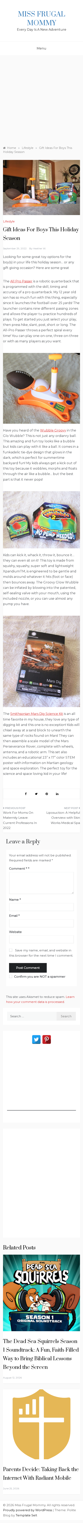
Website (15, 932)
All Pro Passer (21, 281)
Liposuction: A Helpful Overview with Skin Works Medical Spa (63, 818)
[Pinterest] (46, 1039)
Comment (18, 868)
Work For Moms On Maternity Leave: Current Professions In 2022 (20, 820)
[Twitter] (36, 1039)
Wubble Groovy (53, 430)
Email (14, 916)
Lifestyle (9, 221)
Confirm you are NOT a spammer (39, 976)
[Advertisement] (41, 98)
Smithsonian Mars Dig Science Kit (36, 714)
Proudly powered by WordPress (28, 1510)
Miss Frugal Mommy (41, 19)
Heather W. (39, 248)
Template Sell (26, 1515)
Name (15, 899)
